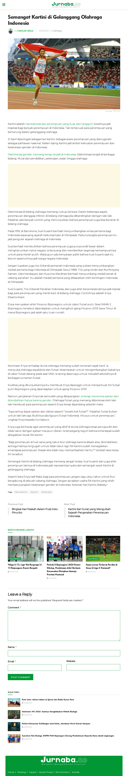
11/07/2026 (52, 578)
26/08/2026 (27, 715)
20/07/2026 (13, 572)
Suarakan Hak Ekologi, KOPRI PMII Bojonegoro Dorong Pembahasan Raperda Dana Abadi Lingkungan (68, 735)
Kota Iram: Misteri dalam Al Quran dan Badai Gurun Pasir (48, 699)
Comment (14, 607)
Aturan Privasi (45, 772)
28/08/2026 (27, 703)
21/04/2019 (44, 30)
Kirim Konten (62, 772)
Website (70, 661)
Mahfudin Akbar (25, 30)
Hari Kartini (21, 492)
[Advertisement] (64, 185)
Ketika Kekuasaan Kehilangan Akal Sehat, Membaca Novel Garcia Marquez (56, 723)
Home (11, 772)
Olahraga (57, 30)
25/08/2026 (27, 727)
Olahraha (47, 492)
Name (12, 647)
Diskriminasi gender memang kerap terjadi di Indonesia (42, 154)
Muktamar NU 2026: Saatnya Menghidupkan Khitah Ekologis (49, 711)
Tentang (21, 772)
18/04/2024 (91, 572)
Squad (32, 772)
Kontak (75, 772)
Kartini (34, 492)
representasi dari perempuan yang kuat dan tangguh (59, 123)
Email (12, 661)
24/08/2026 (27, 739)
